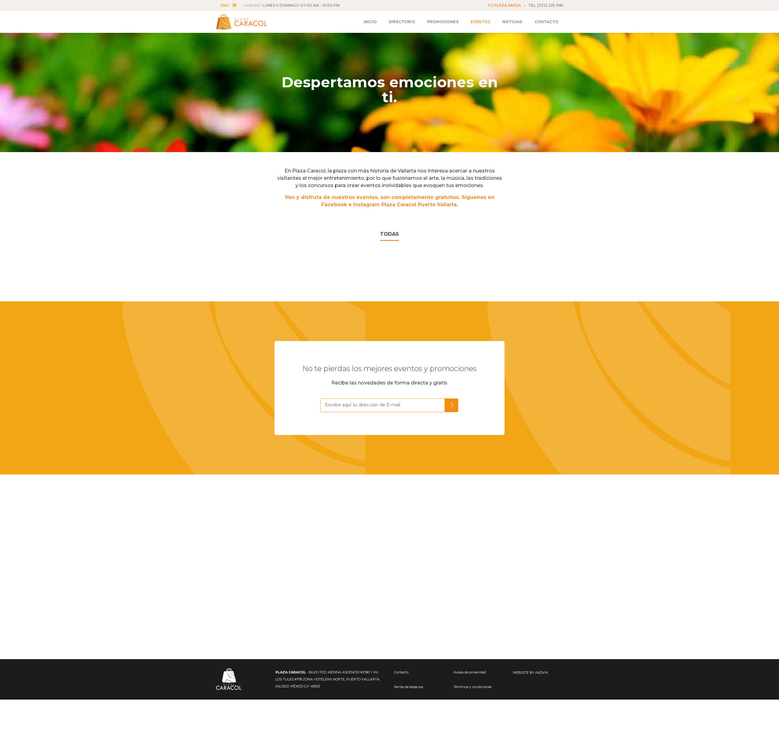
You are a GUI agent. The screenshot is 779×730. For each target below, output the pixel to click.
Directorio (402, 21)
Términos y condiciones (472, 687)
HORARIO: (292, 5)
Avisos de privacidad (469, 672)
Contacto (546, 21)
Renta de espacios (408, 687)
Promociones (443, 21)
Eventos (480, 21)
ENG (225, 5)
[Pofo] (249, 22)
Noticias (512, 21)
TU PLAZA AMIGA (504, 5)
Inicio (370, 21)
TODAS (389, 234)
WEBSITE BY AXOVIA (530, 672)
